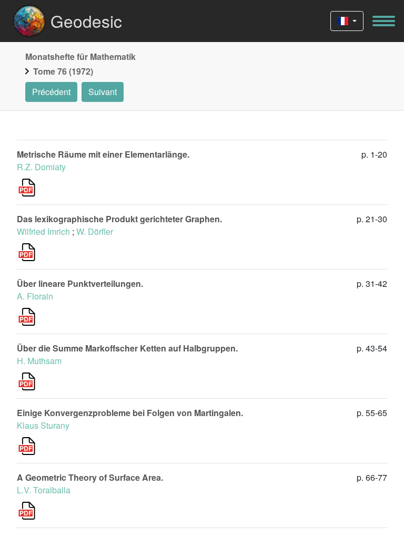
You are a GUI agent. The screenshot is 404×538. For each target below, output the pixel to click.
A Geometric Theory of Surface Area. (90, 477)
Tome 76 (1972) (63, 71)
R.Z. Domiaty (41, 167)
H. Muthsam (39, 361)
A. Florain (35, 296)
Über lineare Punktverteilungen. (80, 283)
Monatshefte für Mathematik (80, 56)
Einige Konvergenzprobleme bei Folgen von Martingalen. (130, 413)
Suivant (102, 92)
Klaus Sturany (43, 425)
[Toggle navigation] (384, 21)
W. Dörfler (94, 231)
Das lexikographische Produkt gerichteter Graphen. (119, 219)
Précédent (51, 92)
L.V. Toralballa (43, 490)
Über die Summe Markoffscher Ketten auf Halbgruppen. (127, 348)
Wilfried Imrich (43, 231)
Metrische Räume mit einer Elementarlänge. (103, 154)
